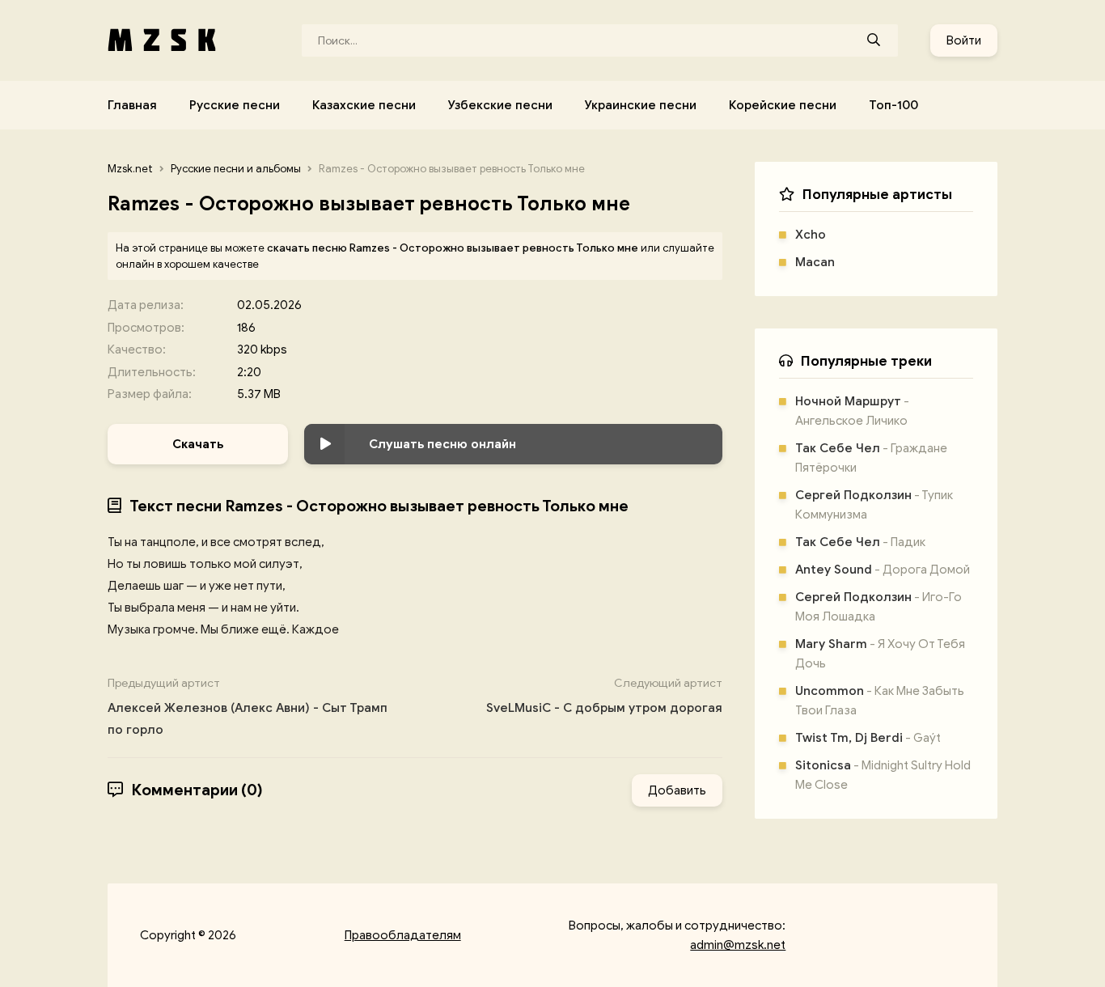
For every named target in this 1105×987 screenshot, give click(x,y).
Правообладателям (403, 935)
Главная (132, 105)
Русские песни (234, 105)
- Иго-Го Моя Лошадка (878, 607)
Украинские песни (640, 105)
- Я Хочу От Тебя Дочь (880, 654)
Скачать (197, 444)
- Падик (860, 542)
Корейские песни (782, 105)
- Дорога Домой (882, 569)
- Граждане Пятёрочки (871, 458)
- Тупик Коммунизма (874, 505)
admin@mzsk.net (737, 945)
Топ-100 (893, 105)
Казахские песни (364, 105)
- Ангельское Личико (852, 411)
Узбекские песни (500, 105)
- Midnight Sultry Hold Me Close (883, 775)
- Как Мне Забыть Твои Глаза (879, 701)
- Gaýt (868, 738)
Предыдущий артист (247, 706)
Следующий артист (604, 695)
